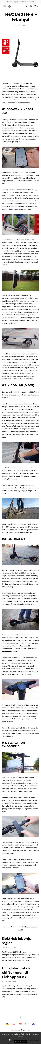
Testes (20, 930)
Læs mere (20, 1037)
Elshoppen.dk (24, 1030)
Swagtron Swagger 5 (27, 777)
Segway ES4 (17, 320)
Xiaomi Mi (25, 392)
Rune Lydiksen (31, 927)
